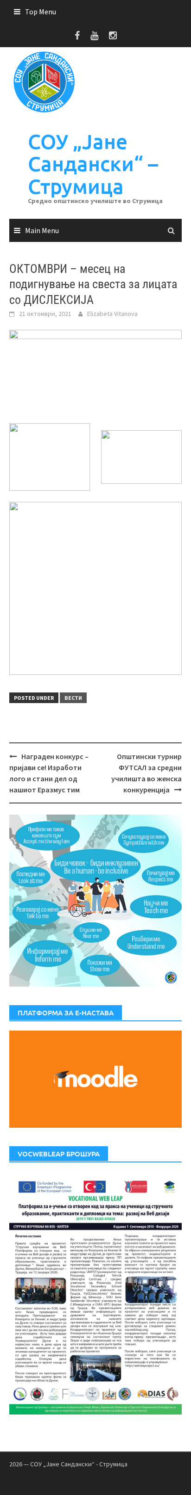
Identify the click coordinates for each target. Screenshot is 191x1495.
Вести (73, 697)
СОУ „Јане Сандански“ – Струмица (93, 164)
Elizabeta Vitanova (112, 313)
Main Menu (42, 230)
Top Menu (40, 11)
